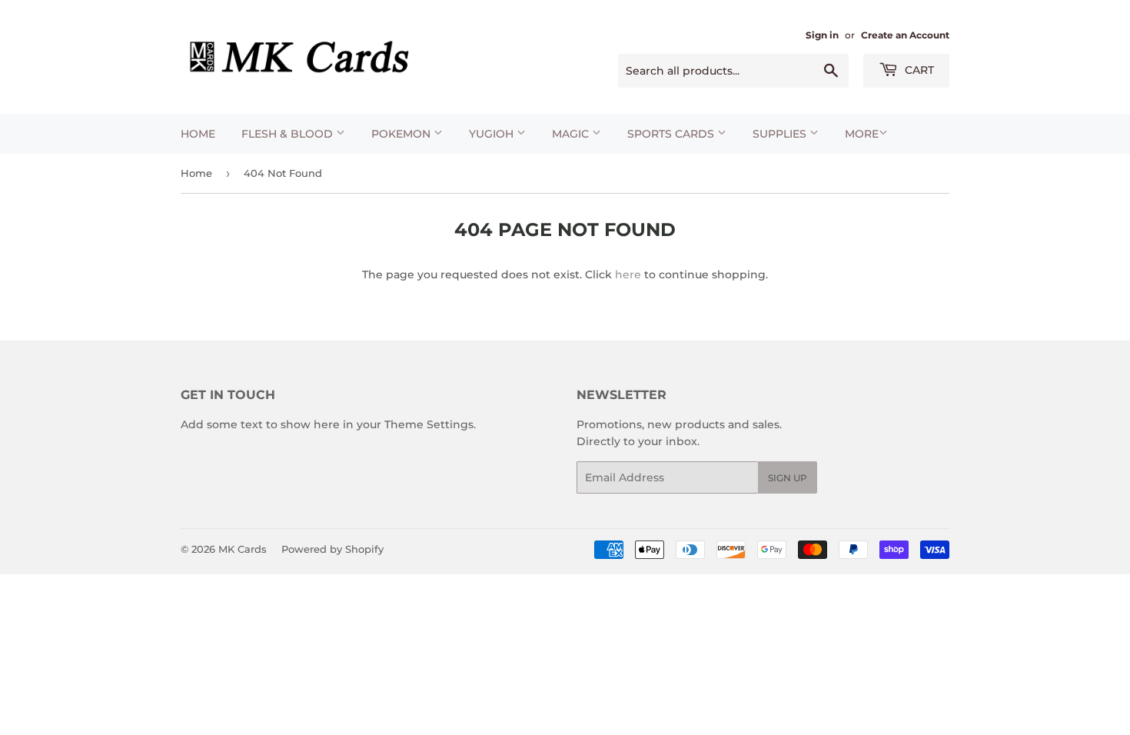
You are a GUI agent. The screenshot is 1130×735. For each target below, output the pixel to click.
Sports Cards (672, 134)
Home (198, 134)
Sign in (822, 35)
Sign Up (787, 478)
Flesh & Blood (288, 134)
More (862, 134)
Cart (918, 70)
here (628, 274)
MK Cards (242, 549)
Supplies (781, 134)
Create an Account (905, 35)
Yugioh (493, 134)
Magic (572, 134)
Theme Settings (429, 424)
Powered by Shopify (332, 549)
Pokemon (402, 134)
